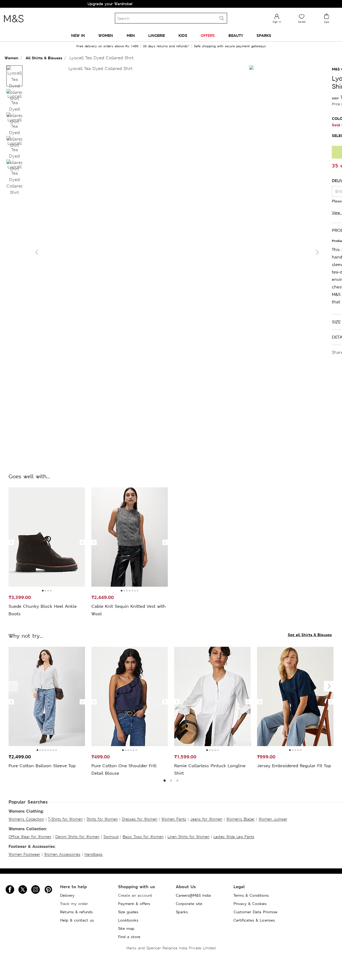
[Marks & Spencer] (13, 23)
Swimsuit (111, 836)
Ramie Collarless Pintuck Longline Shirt (210, 769)
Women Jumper (273, 819)
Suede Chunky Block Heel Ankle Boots (43, 610)
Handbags (93, 854)
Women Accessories (62, 854)
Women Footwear (24, 854)
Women (11, 57)
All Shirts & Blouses (44, 57)
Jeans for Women (206, 819)
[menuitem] (78, 35)
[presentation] (11, 542)
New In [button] (78, 35)
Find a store (129, 936)
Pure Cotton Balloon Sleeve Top (42, 766)
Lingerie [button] (156, 35)
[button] (317, 252)
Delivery (67, 895)
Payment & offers (134, 903)
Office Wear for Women (30, 836)
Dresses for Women (139, 819)
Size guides (128, 912)
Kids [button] (182, 35)
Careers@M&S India (193, 895)
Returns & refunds (76, 912)
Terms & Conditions (251, 895)
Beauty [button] (235, 35)
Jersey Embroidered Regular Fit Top (294, 766)
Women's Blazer (240, 819)
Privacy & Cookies (250, 903)
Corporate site (189, 903)
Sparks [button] (263, 35)
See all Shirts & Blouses (310, 634)
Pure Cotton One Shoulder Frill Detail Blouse (124, 769)
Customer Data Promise (255, 912)
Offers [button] (208, 35)
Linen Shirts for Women (188, 836)
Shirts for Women (102, 819)
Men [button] (131, 35)
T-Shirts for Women (65, 819)
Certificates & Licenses (254, 920)
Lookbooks (128, 920)
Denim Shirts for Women (77, 836)
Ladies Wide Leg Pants (233, 836)
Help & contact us (77, 920)
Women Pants (173, 819)
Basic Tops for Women (143, 836)
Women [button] (105, 35)
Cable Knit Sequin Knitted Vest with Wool (128, 610)
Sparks (182, 912)
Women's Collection (26, 819)
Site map (126, 928)
